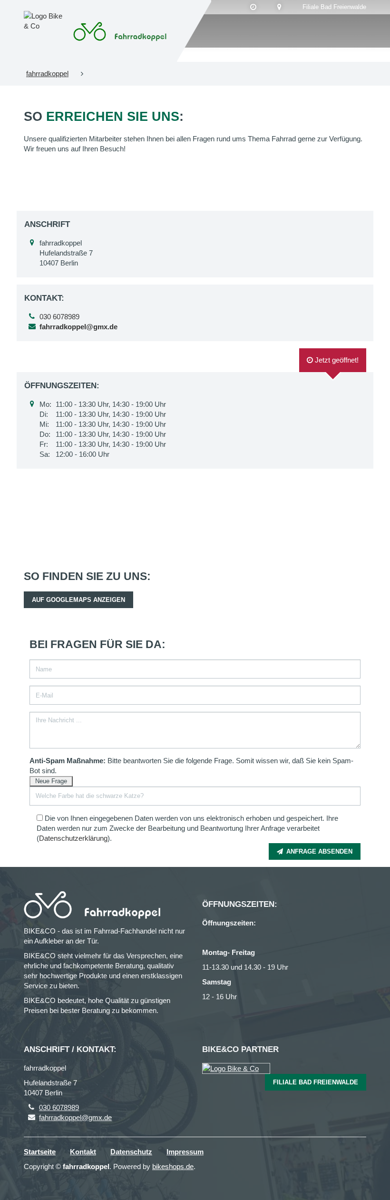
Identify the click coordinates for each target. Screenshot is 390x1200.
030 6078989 (59, 317)
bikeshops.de (173, 1166)
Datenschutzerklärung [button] (73, 838)
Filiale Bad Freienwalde (334, 6)
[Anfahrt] (279, 7)
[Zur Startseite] (121, 31)
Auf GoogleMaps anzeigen (78, 599)
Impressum (185, 1152)
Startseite (40, 1152)
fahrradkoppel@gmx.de (75, 1117)
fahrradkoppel (47, 73)
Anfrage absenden (318, 851)
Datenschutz (131, 1152)
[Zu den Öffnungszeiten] (253, 7)
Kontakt (83, 1152)
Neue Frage (51, 781)
